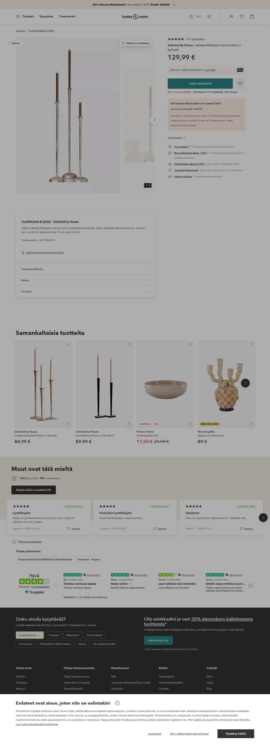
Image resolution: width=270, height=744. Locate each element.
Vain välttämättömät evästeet (189, 733)
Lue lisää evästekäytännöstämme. (37, 724)
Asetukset (154, 733)
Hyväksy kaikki (236, 733)
